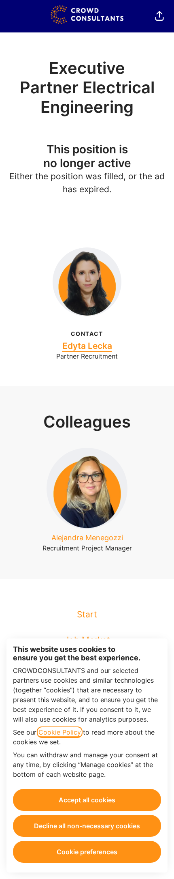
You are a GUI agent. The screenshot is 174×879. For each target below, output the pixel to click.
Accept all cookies (87, 800)
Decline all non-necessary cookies (87, 826)
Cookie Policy (59, 732)
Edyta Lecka (87, 346)
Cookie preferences (87, 852)
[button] (159, 16)
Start (87, 614)
